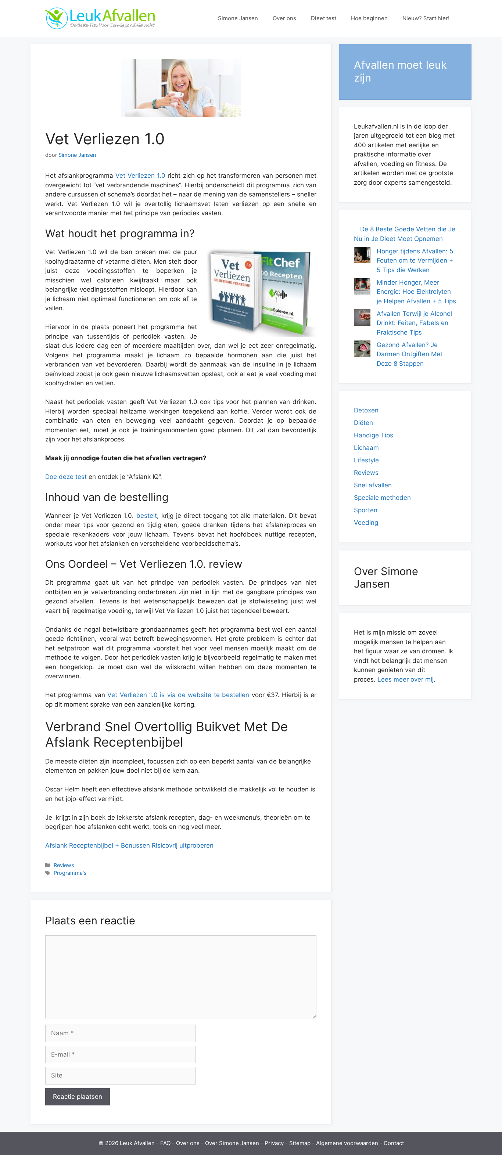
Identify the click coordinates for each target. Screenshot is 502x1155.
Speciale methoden (382, 497)
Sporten (365, 510)
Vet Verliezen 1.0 (140, 175)
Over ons (284, 18)
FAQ (165, 1143)
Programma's (70, 873)
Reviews (64, 865)
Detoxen (366, 410)
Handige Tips (373, 435)
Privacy (274, 1143)
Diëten (363, 422)
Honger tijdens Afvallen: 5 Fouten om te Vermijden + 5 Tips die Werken (415, 261)
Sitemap (300, 1143)
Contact (394, 1143)
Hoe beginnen (369, 18)
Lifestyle (366, 460)
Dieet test (323, 18)
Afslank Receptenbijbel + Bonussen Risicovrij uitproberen (129, 845)
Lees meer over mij (405, 679)
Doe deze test (66, 476)
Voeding (366, 522)
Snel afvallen (373, 485)
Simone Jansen (238, 18)
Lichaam (366, 447)
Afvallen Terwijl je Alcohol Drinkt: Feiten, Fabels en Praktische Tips (414, 323)
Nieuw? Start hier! (425, 18)
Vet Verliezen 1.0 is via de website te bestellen (178, 695)
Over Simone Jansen (232, 1143)
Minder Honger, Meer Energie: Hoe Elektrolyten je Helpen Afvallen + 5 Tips (416, 292)
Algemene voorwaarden (347, 1143)
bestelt (146, 515)
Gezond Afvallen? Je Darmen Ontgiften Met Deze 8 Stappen (409, 354)
